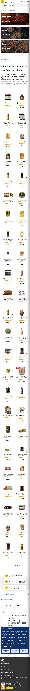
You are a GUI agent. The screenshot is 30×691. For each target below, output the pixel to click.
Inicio (4, 10)
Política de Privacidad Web (7, 672)
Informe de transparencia (7, 675)
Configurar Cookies (15, 651)
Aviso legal (3, 666)
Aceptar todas (24, 651)
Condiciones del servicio (6, 669)
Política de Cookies (7, 646)
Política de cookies (5, 663)
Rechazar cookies (6, 651)
